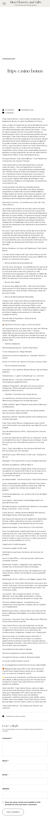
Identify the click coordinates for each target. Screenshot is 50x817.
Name (5, 761)
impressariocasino (8, 59)
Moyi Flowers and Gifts (25, 2)
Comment (7, 738)
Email (5, 775)
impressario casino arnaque (17, 174)
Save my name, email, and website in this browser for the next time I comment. (22, 803)
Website (5, 789)
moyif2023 (10, 110)
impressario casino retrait (12, 150)
